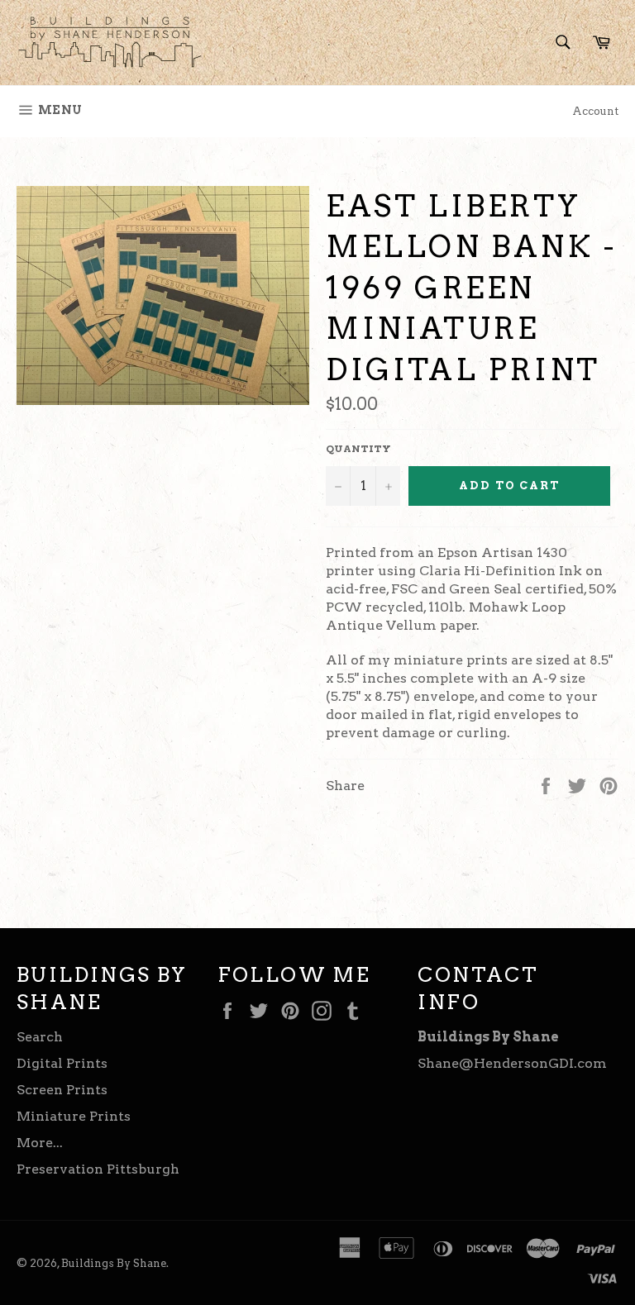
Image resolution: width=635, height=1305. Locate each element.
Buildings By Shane (113, 1263)
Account (595, 111)
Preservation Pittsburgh (98, 1169)
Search (40, 1037)
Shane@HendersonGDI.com (512, 1063)
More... (40, 1142)
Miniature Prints (74, 1116)
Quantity (358, 448)
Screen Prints (62, 1090)
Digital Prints (62, 1063)
